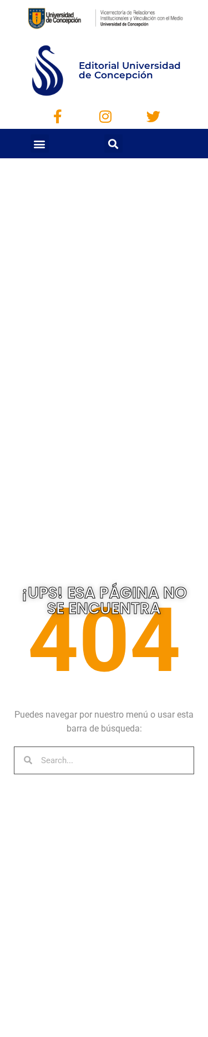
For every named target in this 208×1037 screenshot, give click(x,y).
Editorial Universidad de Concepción (130, 70)
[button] (40, 143)
